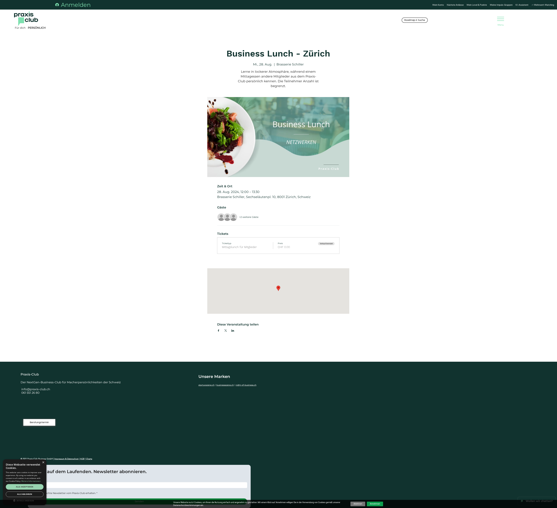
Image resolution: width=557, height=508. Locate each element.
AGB (82, 458)
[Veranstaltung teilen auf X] (225, 330)
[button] (415, 20)
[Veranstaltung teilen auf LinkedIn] (232, 330)
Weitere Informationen (30, 481)
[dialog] (24, 482)
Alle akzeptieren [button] (24, 487)
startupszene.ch (206, 385)
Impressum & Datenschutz (66, 458)
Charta (89, 458)
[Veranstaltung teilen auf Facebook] (218, 330)
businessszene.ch (225, 385)
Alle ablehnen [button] (24, 494)
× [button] (43, 462)
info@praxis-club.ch (35, 389)
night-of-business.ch (246, 385)
